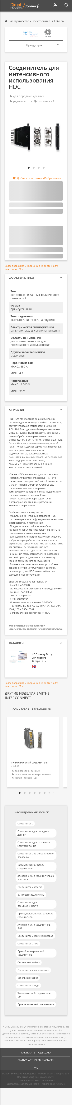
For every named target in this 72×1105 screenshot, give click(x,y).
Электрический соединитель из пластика (35, 877)
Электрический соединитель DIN (33, 995)
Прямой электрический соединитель (30, 953)
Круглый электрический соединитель (31, 866)
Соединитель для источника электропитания (33, 844)
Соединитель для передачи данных (33, 833)
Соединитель (25, 823)
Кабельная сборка (27, 977)
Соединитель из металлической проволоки (35, 855)
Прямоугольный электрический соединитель (35, 915)
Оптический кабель (28, 962)
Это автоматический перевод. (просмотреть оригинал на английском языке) (36, 627)
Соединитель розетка (29, 887)
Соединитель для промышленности (27, 904)
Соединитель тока (27, 943)
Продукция (34, 45)
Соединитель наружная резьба (35, 936)
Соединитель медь (28, 985)
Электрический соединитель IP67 (33, 926)
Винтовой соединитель (30, 894)
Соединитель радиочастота (33, 970)
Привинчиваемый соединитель (35, 1004)
